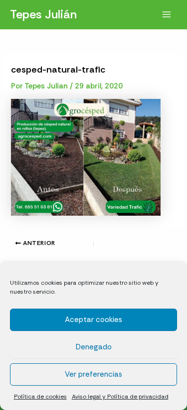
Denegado (94, 347)
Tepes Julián (43, 14)
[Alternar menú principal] (166, 14)
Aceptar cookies (93, 320)
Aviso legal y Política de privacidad (120, 397)
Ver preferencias (93, 374)
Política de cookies (40, 397)
